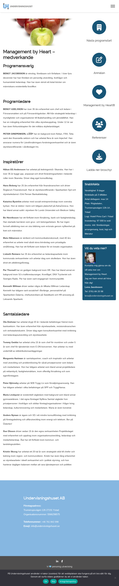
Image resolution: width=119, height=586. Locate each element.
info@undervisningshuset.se (45, 526)
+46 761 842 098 (50, 522)
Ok (45, 581)
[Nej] (115, 577)
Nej (53, 581)
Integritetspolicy (68, 581)
